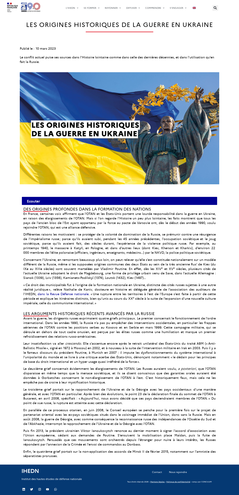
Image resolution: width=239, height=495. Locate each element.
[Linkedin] (24, 489)
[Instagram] (39, 489)
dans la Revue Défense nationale (63, 294)
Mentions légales (157, 482)
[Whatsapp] (55, 489)
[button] (215, 8)
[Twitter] (31, 489)
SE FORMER (90, 7)
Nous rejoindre (178, 472)
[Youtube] (47, 489)
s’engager (176, 7)
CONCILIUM (206, 482)
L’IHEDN (70, 7)
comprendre (153, 7)
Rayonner (111, 7)
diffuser (131, 7)
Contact (157, 472)
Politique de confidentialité (178, 482)
